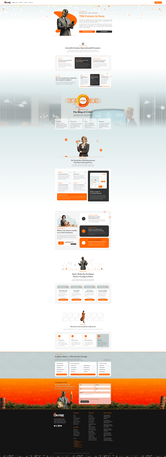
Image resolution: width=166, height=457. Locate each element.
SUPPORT (25, 2)
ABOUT (16, 2)
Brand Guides (91, 416)
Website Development (78, 446)
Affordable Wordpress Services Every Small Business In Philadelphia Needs (108, 434)
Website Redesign (92, 436)
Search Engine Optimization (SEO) (92, 432)
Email (80, 388)
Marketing (76, 443)
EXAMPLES (31, 2)
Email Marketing (77, 442)
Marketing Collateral (92, 428)
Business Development (78, 441)
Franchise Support (103, 299)
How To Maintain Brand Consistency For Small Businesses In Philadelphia (108, 439)
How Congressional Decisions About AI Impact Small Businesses (108, 421)
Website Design (91, 435)
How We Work (75, 419)
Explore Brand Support (61, 374)
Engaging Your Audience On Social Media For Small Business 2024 (108, 425)
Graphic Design (91, 422)
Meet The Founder (76, 421)
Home (74, 415)
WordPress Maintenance (93, 439)
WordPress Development (93, 438)
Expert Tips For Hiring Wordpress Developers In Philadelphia (108, 430)
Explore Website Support (104, 374)
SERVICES (21, 2)
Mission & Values (76, 422)
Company (97, 384)
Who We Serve (75, 424)
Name (80, 384)
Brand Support (89, 299)
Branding (76, 440)
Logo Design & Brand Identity (92, 425)
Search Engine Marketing (78, 444)
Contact (74, 416)
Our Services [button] (104, 31)
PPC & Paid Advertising (92, 429)
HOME (13, 2)
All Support (75, 429)
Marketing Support (63, 299)
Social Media (77, 445)
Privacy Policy (111, 453)
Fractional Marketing (76, 418)
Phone (96, 388)
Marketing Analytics (92, 426)
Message (81, 392)
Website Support (76, 299)
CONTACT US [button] (158, 2)
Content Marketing (92, 418)
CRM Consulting (91, 419)
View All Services (107, 359)
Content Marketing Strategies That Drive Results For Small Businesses (107, 417)
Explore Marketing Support (83, 374)
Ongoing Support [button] (87, 31)
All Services (91, 415)
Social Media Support (92, 433)
